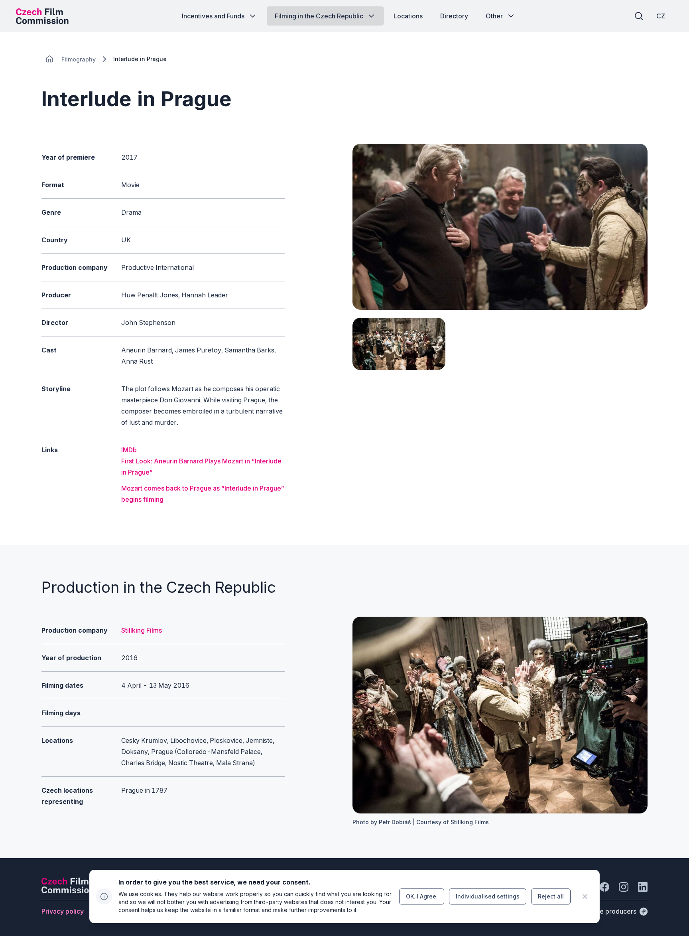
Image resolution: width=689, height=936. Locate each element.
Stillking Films (141, 630)
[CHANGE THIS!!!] (49, 59)
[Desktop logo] (42, 16)
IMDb (129, 450)
